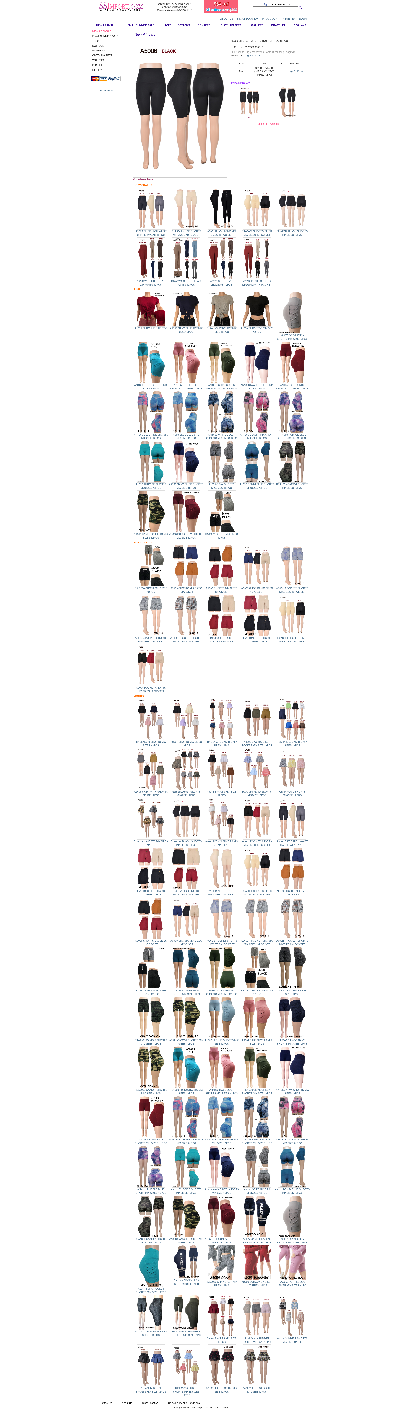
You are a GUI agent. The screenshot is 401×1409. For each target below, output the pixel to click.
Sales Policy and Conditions (184, 1403)
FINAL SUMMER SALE (141, 25)
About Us (127, 1403)
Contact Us (106, 1403)
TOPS (168, 25)
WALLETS (257, 25)
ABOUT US (226, 18)
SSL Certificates (106, 90)
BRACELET (278, 25)
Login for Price (253, 55)
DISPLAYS (300, 25)
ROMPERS (204, 25)
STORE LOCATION (247, 18)
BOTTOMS (183, 25)
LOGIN (303, 18)
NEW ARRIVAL (105, 25)
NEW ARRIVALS (101, 31)
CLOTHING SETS (231, 25)
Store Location (150, 1403)
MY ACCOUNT (270, 18)
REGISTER (289, 18)
